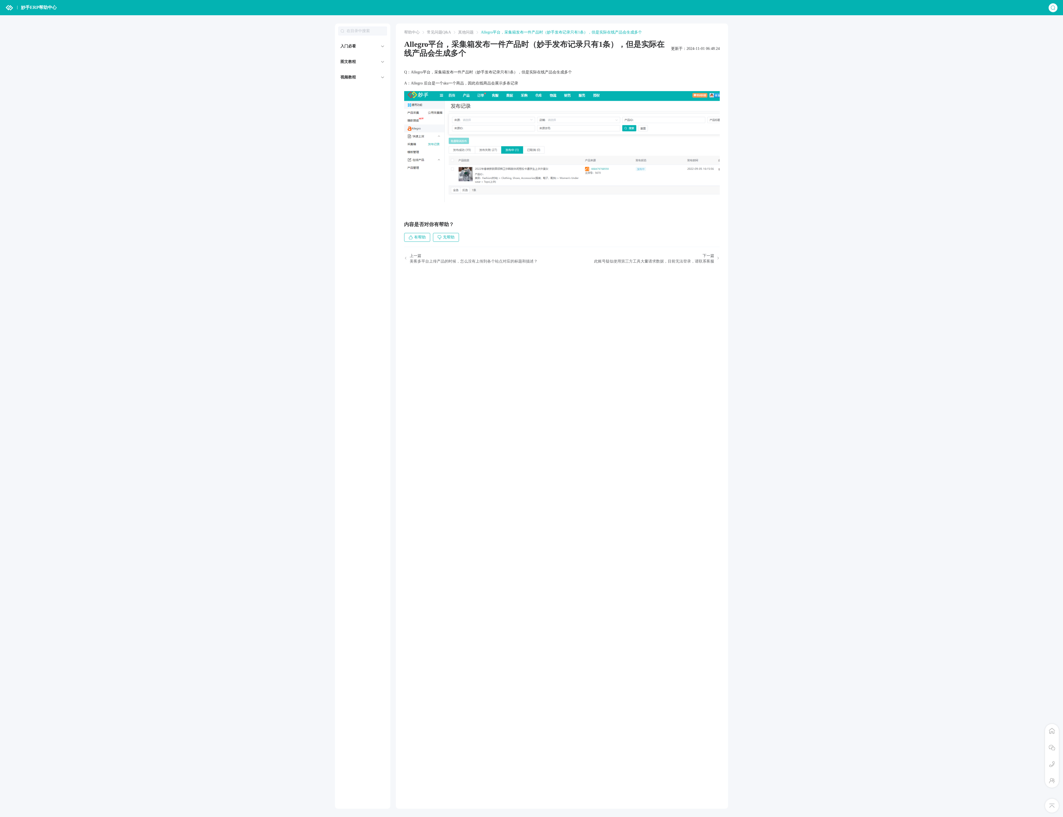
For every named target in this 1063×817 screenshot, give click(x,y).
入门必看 (348, 46)
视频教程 (348, 77)
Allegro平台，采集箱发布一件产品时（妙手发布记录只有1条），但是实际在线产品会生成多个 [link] (561, 32)
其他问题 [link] (466, 32)
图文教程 (348, 62)
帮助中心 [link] (412, 32)
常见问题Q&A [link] (439, 32)
